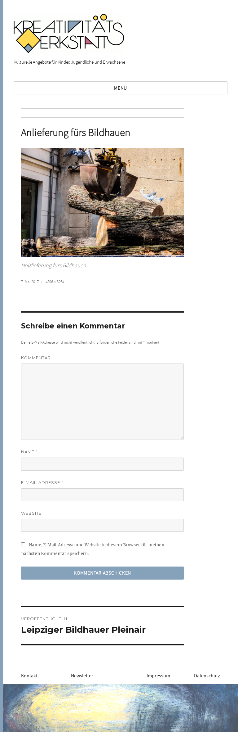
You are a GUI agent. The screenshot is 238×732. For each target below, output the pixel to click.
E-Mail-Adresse (42, 482)
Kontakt (29, 676)
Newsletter (82, 676)
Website (31, 513)
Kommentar (37, 357)
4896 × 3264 (55, 281)
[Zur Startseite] (69, 32)
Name (29, 451)
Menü (120, 88)
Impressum (158, 676)
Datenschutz (207, 676)
